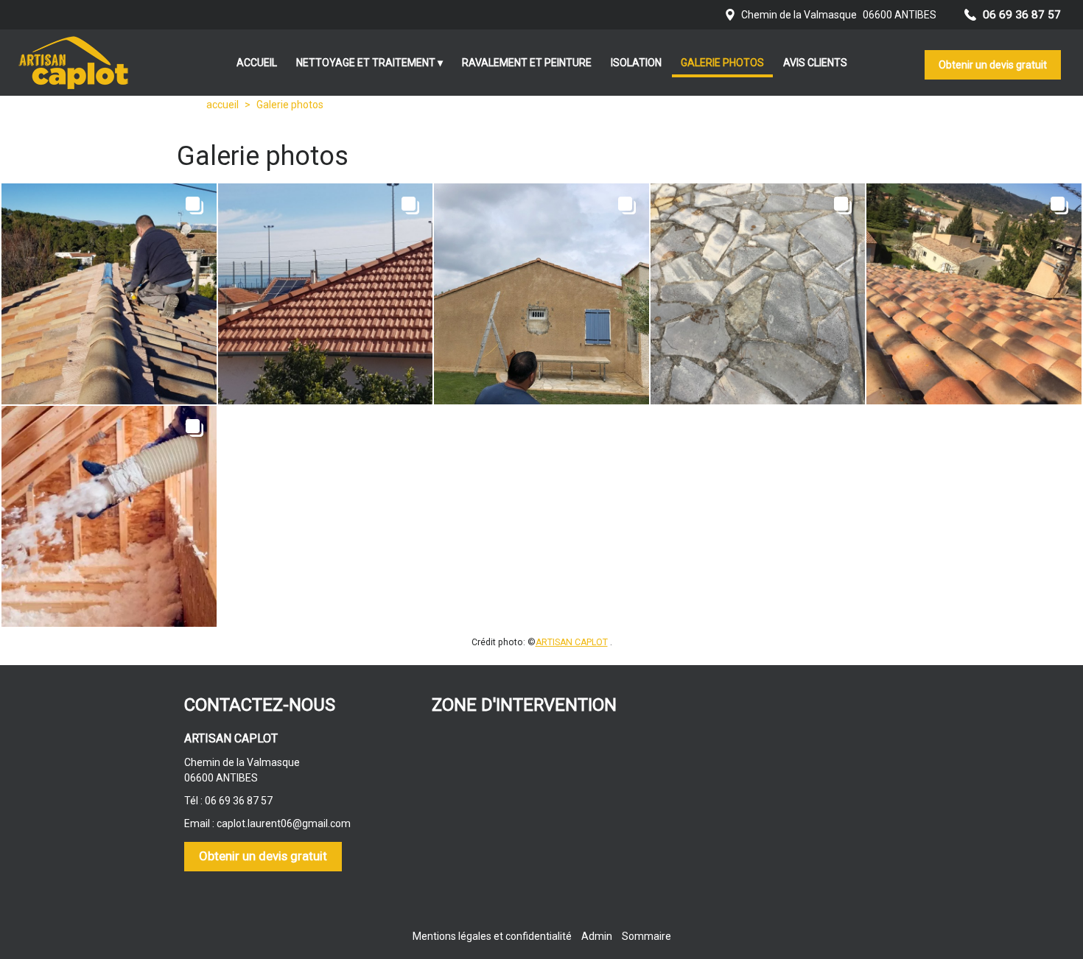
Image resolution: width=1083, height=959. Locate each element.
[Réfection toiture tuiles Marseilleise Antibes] (325, 293)
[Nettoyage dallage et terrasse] (758, 293)
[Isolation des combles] (109, 516)
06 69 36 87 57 (239, 801)
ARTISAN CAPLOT (572, 642)
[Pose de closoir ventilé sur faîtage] (109, 293)
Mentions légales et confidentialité (492, 936)
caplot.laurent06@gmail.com (284, 823)
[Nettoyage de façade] (541, 293)
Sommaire (646, 936)
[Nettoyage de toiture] (974, 293)
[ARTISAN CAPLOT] (74, 62)
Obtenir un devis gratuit (993, 65)
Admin (596, 936)
